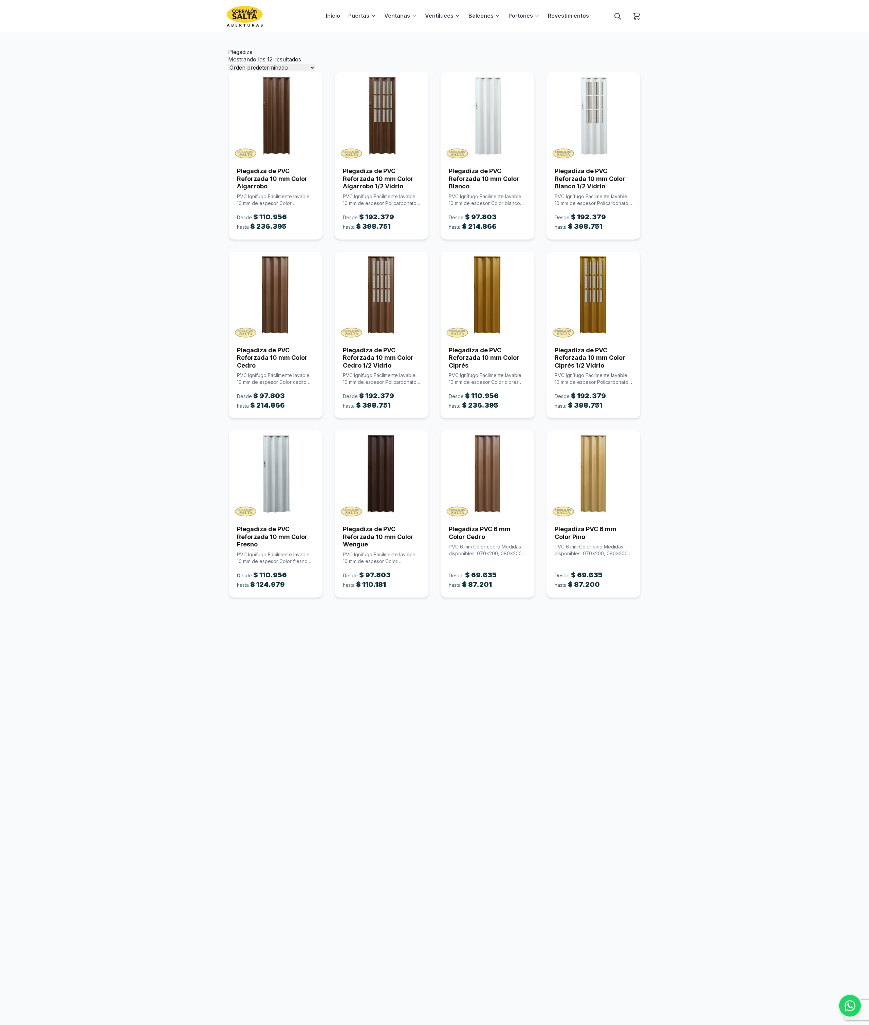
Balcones (481, 15)
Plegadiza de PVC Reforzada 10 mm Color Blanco (484, 178)
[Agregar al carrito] (275, 116)
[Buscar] (618, 16)
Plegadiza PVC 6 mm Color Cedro (480, 532)
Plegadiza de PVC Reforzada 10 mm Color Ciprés (484, 358)
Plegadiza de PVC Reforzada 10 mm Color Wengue (378, 536)
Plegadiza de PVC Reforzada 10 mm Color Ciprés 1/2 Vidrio (590, 358)
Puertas (358, 15)
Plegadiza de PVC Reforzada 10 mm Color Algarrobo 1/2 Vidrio (378, 178)
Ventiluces (439, 15)
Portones (521, 15)
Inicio (333, 15)
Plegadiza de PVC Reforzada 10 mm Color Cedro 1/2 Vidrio (378, 358)
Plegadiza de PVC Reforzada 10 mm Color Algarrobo (272, 178)
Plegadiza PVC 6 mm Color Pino (585, 532)
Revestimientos (568, 15)
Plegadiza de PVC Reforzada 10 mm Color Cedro (272, 358)
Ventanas (397, 15)
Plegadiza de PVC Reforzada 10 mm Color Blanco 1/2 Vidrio (590, 178)
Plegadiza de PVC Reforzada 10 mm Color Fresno (272, 536)
